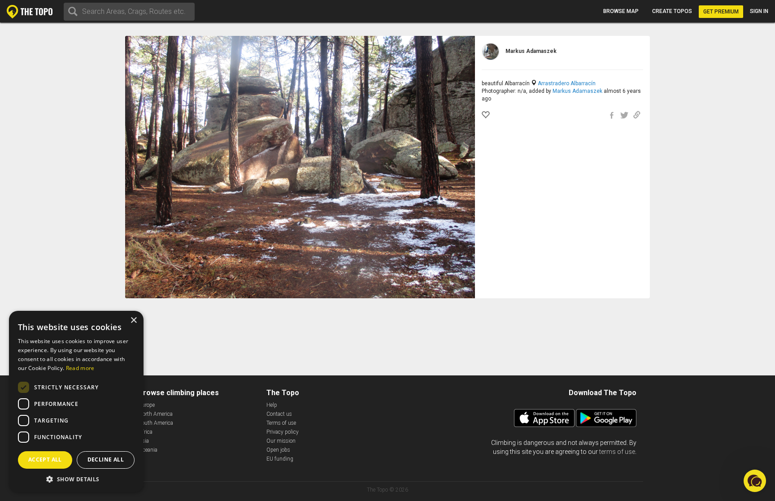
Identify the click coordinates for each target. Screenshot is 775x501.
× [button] (133, 320)
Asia (144, 441)
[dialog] (76, 401)
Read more (80, 368)
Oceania (148, 450)
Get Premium (721, 12)
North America (156, 414)
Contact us (279, 414)
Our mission (281, 441)
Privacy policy (282, 432)
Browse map (621, 11)
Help (271, 405)
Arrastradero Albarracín (567, 83)
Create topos (672, 11)
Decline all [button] (105, 459)
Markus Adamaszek (577, 91)
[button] (76, 479)
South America (156, 423)
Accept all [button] (45, 459)
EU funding (279, 459)
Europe (147, 405)
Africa (145, 432)
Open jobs (278, 450)
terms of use (617, 451)
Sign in (759, 11)
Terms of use (281, 423)
